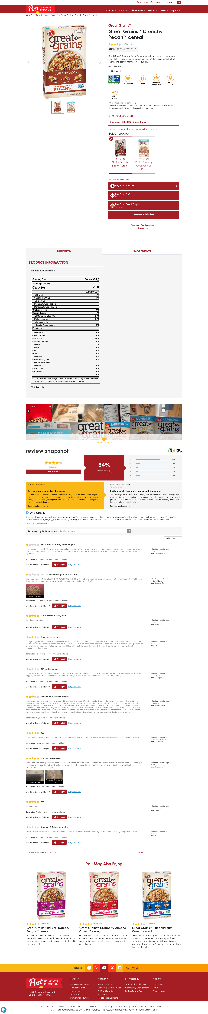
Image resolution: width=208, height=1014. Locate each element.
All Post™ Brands (105, 984)
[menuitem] (142, 2)
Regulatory (92, 1006)
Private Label (137, 10)
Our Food (103, 979)
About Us (109, 10)
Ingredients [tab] (142, 251)
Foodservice (103, 994)
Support (157, 979)
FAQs (155, 988)
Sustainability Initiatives (135, 984)
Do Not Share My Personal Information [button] (150, 1006)
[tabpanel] (104, 326)
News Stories (75, 991)
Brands (122, 10)
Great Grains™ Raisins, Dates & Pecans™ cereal (47, 929)
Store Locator (159, 991)
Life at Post (75, 994)
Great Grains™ (51, 15)
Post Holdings (120, 1006)
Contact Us (132, 968)
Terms (61, 1006)
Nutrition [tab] (64, 251)
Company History (78, 988)
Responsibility (132, 979)
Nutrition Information (43, 270)
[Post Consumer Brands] (40, 9)
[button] (100, 62)
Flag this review (74, 565)
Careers (156, 2)
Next (140, 852)
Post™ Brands (36, 15)
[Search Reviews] (129, 531)
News (163, 10)
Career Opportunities (79, 998)
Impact (174, 10)
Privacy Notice (46, 1006)
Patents (106, 1006)
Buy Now (143, 2)
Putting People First (133, 991)
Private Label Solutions (108, 998)
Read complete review (37, 506)
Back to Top (51, 852)
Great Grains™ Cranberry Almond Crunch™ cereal (102, 929)
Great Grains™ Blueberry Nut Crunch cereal (152, 929)
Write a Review (53, 472)
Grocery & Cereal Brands (109, 988)
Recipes (151, 10)
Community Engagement (137, 988)
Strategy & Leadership (80, 984)
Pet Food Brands (105, 991)
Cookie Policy (75, 1006)
